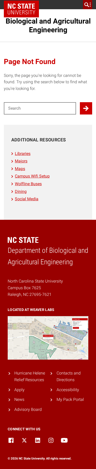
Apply (19, 389)
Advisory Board (28, 409)
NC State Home (23, 5)
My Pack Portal (70, 399)
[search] (87, 4)
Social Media (26, 198)
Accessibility (68, 389)
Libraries (22, 153)
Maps (20, 168)
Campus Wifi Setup (32, 176)
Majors (21, 161)
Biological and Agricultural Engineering (48, 25)
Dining (21, 191)
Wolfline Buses (28, 183)
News (19, 399)
